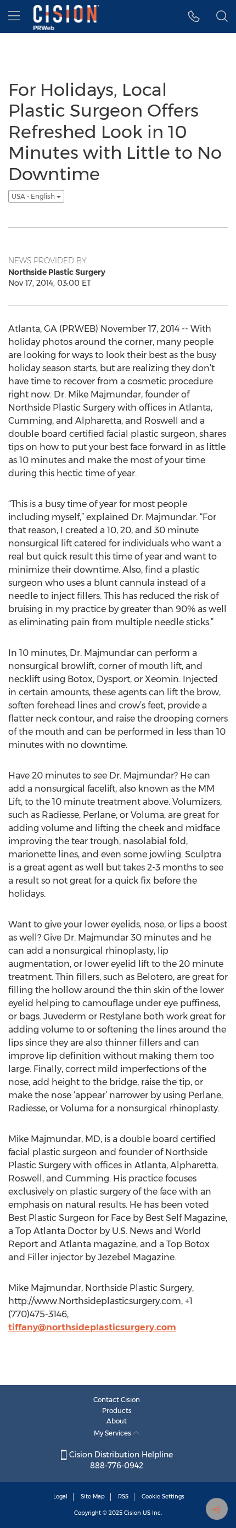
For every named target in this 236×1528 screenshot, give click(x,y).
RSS (123, 1496)
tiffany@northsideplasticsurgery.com (92, 1327)
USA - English (34, 196)
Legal (60, 1496)
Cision (132, 1513)
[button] (194, 16)
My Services (113, 1433)
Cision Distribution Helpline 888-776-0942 (120, 1460)
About (116, 1421)
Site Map (93, 1496)
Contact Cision (116, 1400)
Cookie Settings (163, 1496)
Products (117, 1410)
